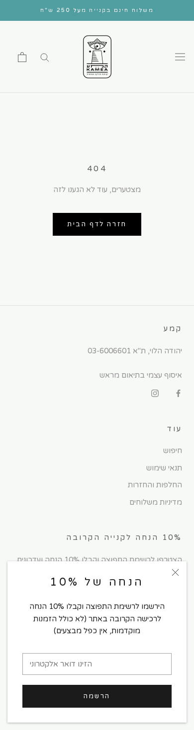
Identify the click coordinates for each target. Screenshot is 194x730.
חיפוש (172, 450)
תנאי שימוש (164, 468)
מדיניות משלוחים (155, 502)
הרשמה (97, 696)
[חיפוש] (44, 57)
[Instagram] (155, 393)
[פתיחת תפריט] (180, 57)
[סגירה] (175, 572)
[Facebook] (178, 393)
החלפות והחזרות (155, 484)
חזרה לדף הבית (97, 224)
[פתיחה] (22, 57)
